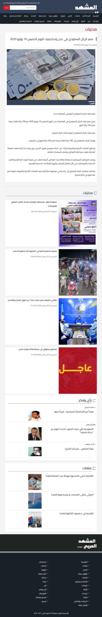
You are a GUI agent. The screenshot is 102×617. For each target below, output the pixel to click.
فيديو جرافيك (39, 21)
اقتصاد (33, 15)
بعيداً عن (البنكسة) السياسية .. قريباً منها (74, 411)
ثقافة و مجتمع (15, 15)
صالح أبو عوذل (90, 424)
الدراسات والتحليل (25, 21)
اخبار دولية (42, 15)
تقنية (83, 21)
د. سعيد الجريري (90, 407)
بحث (6, 7)
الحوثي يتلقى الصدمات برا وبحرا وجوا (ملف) (72, 494)
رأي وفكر (75, 21)
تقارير (70, 15)
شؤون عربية (53, 15)
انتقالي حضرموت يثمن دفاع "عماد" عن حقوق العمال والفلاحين (32, 300)
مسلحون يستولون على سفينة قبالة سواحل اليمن (38, 349)
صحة (5, 15)
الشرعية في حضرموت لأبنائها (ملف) (77, 513)
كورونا (62, 15)
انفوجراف (57, 21)
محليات (77, 15)
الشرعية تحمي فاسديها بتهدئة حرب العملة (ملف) (70, 476)
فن (89, 21)
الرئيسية (96, 15)
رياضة (26, 15)
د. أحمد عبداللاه (90, 444)
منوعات (96, 21)
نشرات (49, 21)
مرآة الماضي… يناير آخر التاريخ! (79, 449)
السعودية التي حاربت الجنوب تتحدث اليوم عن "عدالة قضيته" (72, 431)
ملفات (87, 468)
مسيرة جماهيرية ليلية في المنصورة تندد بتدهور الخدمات (35, 251)
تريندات (66, 21)
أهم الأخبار (86, 15)
